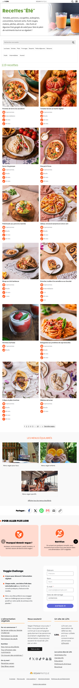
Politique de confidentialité (60, 679)
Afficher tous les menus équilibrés (39, 500)
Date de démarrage (55, 595)
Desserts (31, 49)
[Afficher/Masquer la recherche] (72, 1)
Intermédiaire (13, 55)
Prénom (50, 570)
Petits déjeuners (40, 49)
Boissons (49, 49)
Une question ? (31, 679)
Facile (5, 55)
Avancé (22, 55)
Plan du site (21, 679)
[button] (75, 541)
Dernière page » (49, 426)
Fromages (24, 49)
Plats (18, 49)
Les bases (7, 49)
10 (38, 426)
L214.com (65, 643)
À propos (12, 679)
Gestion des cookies (39, 684)
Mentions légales (44, 679)
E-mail (50, 587)
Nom (49, 578)
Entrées (13, 49)
